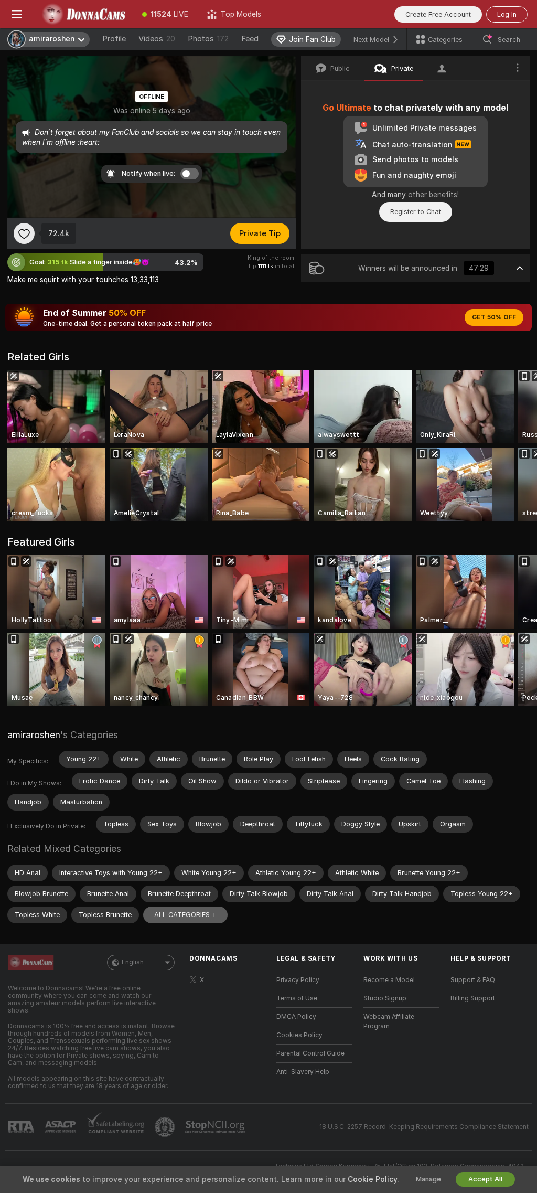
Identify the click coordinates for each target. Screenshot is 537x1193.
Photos (208, 39)
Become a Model (389, 980)
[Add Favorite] (24, 233)
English (133, 962)
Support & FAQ (472, 980)
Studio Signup (384, 998)
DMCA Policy (296, 1016)
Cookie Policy (372, 1179)
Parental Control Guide (310, 1053)
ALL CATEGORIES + (185, 915)
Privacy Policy (297, 980)
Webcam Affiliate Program (388, 1021)
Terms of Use (296, 998)
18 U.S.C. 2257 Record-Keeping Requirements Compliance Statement (424, 1127)
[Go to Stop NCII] (216, 1127)
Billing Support (472, 998)
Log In (507, 14)
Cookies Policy (299, 1035)
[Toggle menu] (17, 14)
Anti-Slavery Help (302, 1071)
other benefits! (433, 194)
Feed (250, 39)
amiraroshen (33, 734)
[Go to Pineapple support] (166, 1127)
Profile (114, 39)
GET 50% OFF (494, 317)
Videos (156, 39)
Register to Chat (415, 212)
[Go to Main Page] (83, 14)
